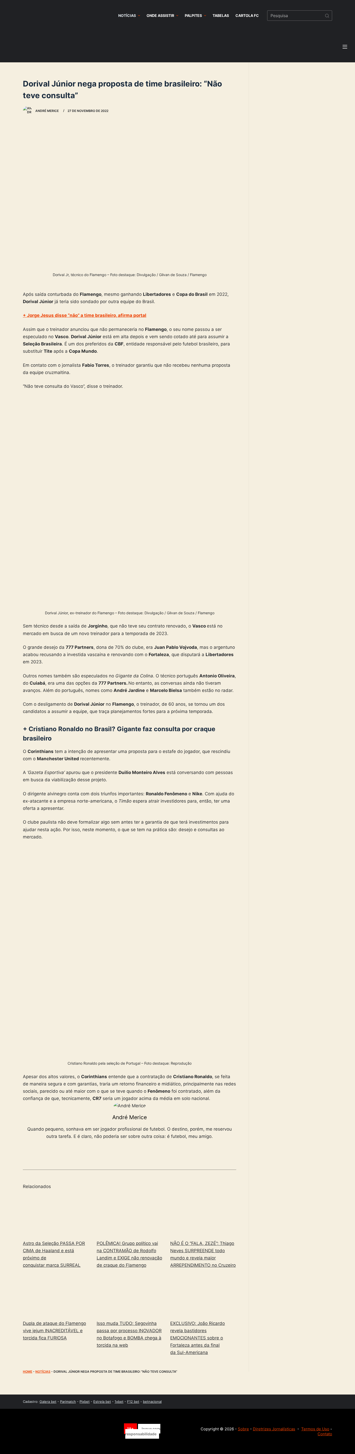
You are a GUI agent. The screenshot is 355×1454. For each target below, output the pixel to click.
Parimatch (68, 1401)
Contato (325, 1433)
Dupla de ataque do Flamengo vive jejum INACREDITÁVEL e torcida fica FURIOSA (54, 1330)
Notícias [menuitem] (127, 15)
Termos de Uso (315, 1428)
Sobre (243, 1428)
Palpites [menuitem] (193, 15)
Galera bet (48, 1401)
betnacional (152, 1401)
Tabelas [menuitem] (221, 15)
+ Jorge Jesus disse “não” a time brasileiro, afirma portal (84, 315)
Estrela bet (102, 1401)
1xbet (119, 1401)
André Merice (129, 1117)
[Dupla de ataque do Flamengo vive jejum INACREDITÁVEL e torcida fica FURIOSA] (56, 1295)
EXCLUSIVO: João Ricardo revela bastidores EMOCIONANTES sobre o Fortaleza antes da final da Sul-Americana (197, 1338)
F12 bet (133, 1401)
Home (27, 1371)
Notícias (42, 1371)
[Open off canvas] (345, 46)
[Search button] (327, 15)
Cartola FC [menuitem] (247, 15)
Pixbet (85, 1401)
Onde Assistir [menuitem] (160, 15)
